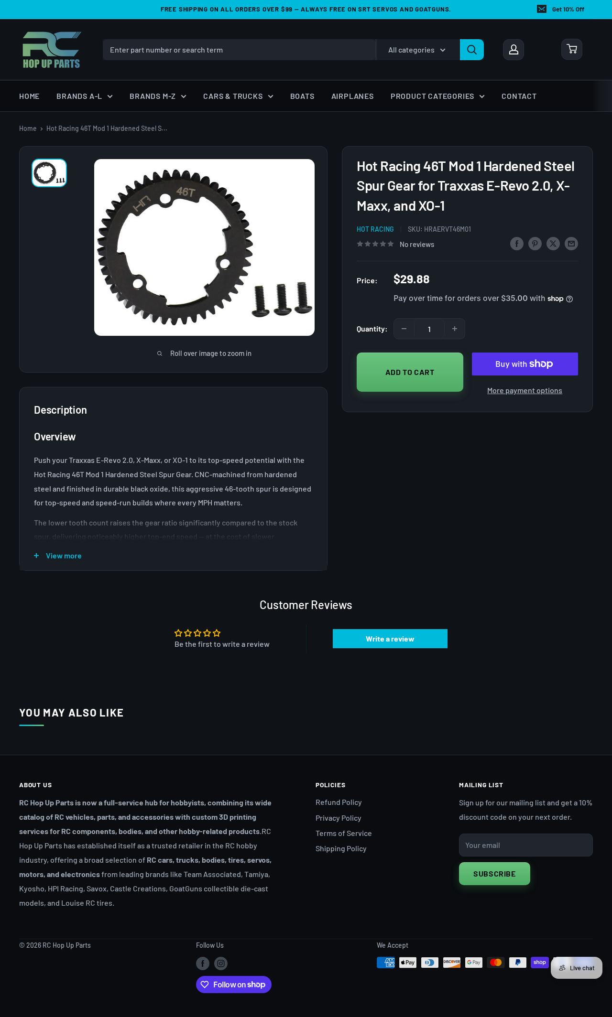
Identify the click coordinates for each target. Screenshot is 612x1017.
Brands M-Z (153, 95)
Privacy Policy (338, 817)
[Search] (472, 49)
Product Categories (432, 95)
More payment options (524, 390)
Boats (302, 95)
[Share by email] (571, 243)
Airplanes (352, 95)
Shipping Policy (341, 848)
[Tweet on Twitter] (553, 243)
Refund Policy (339, 801)
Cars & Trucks (232, 95)
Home (29, 95)
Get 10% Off (568, 9)
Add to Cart (410, 371)
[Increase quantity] (455, 329)
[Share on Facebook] (517, 243)
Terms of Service (344, 832)
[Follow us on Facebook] (202, 963)
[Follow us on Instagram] (221, 963)
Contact (519, 95)
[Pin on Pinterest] (535, 243)
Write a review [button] (390, 638)
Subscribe (494, 873)
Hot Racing (375, 229)
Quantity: (372, 328)
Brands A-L (79, 95)
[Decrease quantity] (404, 329)
